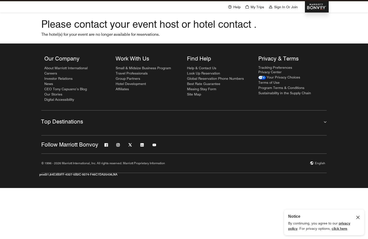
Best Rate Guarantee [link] (203, 84)
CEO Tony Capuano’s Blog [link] (65, 89)
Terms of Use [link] (269, 82)
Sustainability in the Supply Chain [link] (284, 93)
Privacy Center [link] (270, 72)
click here (339, 228)
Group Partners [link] (128, 78)
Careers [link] (50, 73)
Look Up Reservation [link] (203, 73)
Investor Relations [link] (58, 78)
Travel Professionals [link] (132, 73)
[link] (279, 77)
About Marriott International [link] (66, 68)
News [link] (48, 84)
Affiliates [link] (122, 89)
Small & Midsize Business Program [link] (143, 68)
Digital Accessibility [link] (59, 100)
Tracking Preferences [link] (275, 68)
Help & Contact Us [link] (201, 68)
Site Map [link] (194, 94)
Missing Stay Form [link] (201, 89)
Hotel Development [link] (131, 84)
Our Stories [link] (53, 94)
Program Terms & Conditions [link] (281, 88)
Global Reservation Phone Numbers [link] (215, 78)
